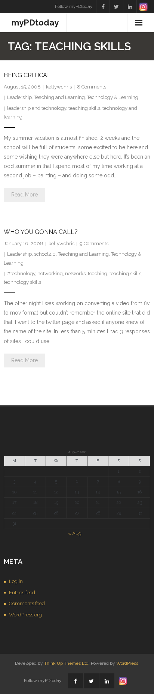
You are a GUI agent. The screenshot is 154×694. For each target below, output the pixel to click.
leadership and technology (36, 108)
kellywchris (59, 87)
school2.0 (45, 254)
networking (50, 273)
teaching (97, 273)
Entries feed (22, 592)
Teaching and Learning (59, 97)
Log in (16, 581)
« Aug (74, 533)
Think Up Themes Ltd (66, 663)
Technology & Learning (112, 97)
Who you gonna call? (41, 231)
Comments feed (27, 603)
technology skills (22, 282)
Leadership (19, 97)
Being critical (27, 75)
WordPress (127, 663)
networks (75, 273)
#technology (21, 273)
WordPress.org (25, 615)
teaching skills (84, 108)
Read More (24, 195)
